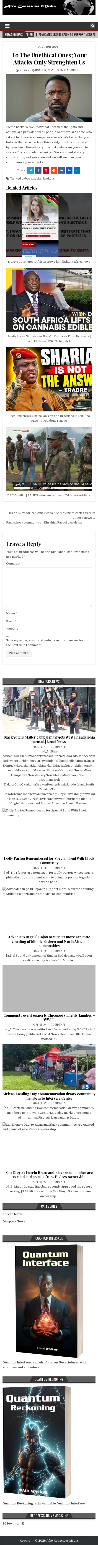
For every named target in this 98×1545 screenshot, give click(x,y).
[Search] (92, 25)
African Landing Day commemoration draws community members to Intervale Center (49, 1096)
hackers (49, 178)
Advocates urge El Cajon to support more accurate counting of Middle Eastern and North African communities (49, 941)
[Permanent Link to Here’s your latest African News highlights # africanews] (49, 225)
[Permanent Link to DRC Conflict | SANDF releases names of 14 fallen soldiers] (49, 459)
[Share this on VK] (61, 170)
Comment (14, 563)
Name (11, 613)
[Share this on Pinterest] (46, 170)
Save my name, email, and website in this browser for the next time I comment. (45, 643)
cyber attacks (31, 178)
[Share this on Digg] (69, 170)
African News (49, 47)
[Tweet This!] (30, 170)
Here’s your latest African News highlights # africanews (49, 261)
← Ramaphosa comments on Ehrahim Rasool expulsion (42, 522)
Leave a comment (70, 70)
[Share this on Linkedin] (77, 170)
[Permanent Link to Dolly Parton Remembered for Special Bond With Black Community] (49, 831)
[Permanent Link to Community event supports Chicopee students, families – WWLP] (49, 988)
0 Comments (58, 747)
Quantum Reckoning (18, 1503)
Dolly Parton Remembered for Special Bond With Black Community (49, 860)
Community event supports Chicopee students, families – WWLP (49, 1017)
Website (12, 628)
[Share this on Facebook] (38, 170)
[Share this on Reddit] (54, 170)
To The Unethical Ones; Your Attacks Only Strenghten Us (49, 58)
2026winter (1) (13, 1523)
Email (11, 621)
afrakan (24, 70)
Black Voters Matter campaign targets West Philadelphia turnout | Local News (49, 739)
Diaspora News (14, 1221)
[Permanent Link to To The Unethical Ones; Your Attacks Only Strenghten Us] (49, 98)
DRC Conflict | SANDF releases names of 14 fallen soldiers (49, 495)
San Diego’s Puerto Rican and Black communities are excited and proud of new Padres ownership (49, 1174)
